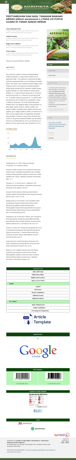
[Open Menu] (6, 2)
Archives (14, 9)
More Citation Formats (56, 109)
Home (8, 9)
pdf (50, 64)
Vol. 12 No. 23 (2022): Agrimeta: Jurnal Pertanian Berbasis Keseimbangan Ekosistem (34, 11)
